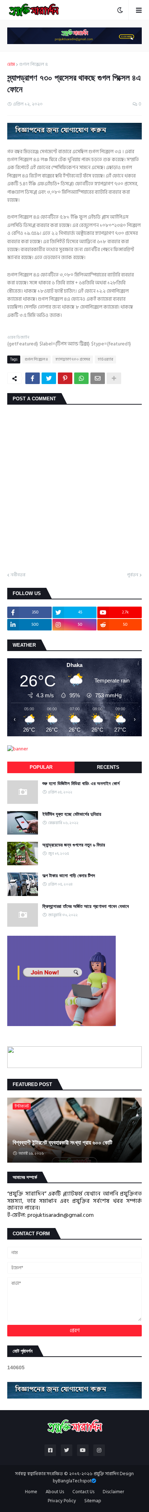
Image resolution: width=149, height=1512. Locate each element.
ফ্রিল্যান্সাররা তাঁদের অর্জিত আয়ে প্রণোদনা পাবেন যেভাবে (85, 906)
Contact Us (83, 1492)
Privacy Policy (62, 1501)
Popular (41, 767)
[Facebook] (32, 378)
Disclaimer (113, 1492)
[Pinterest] (65, 378)
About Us (55, 1492)
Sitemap (92, 1501)
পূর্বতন (132, 575)
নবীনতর (18, 575)
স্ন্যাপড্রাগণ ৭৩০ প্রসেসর (72, 359)
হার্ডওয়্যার (105, 359)
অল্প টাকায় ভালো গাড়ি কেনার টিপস (68, 875)
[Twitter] (49, 378)
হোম (11, 64)
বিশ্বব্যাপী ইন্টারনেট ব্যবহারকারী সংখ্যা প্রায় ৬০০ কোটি (62, 1143)
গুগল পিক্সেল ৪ (33, 64)
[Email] (97, 378)
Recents (108, 767)
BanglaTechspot (74, 1481)
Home (31, 1492)
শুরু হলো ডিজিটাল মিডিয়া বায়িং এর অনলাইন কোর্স (81, 783)
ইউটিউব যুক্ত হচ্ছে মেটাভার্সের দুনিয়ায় (71, 814)
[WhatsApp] (81, 378)
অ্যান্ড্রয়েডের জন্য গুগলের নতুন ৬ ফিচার (73, 845)
